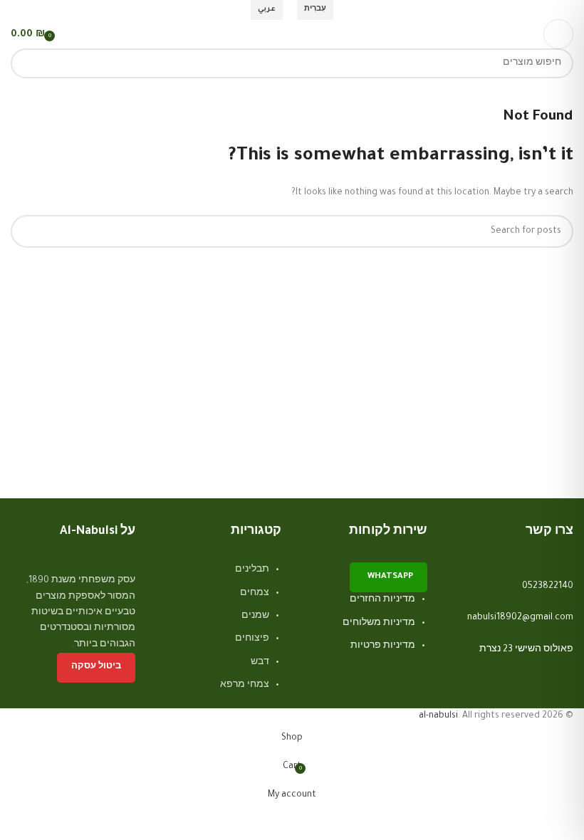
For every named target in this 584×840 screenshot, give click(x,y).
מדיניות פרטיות (382, 646)
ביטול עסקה (96, 667)
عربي (267, 10)
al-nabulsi (438, 716)
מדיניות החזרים (382, 600)
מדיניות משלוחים (379, 624)
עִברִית (315, 10)
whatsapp (390, 577)
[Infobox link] (511, 578)
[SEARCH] (26, 63)
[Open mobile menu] (558, 34)
